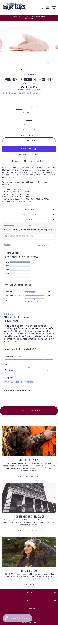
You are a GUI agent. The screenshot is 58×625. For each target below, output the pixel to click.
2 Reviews (27, 226)
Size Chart (29, 209)
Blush (29, 117)
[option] (29, 18)
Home (23, 74)
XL (38, 107)
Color (29, 113)
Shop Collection (29, 476)
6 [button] (32, 70)
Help (29, 600)
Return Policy (29, 214)
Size (29, 102)
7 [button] (34, 70)
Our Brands (29, 608)
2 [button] (24, 70)
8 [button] (37, 70)
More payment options (29, 154)
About (29, 593)
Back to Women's (31, 411)
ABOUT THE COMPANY (29, 530)
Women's (32, 74)
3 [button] (26, 70)
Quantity (29, 124)
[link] (14, 93)
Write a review (34, 93)
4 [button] (28, 70)
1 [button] (21, 70)
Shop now (29, 584)
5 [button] (30, 70)
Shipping (20, 90)
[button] (9, 225)
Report (29, 382)
